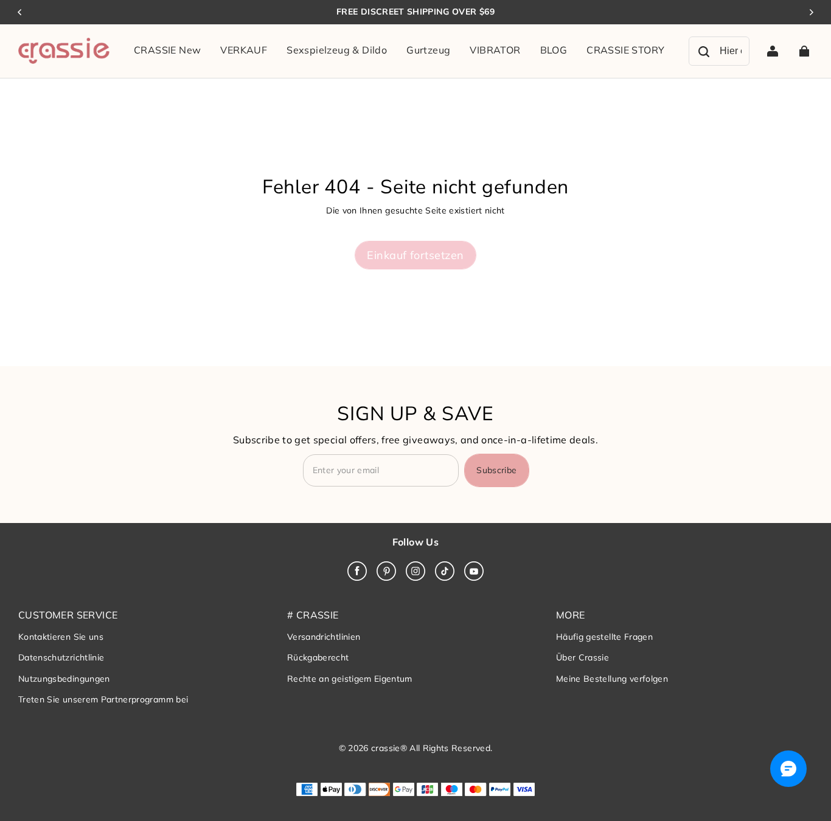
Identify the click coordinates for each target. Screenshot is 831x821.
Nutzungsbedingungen (64, 678)
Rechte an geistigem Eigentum (349, 678)
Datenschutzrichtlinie (61, 657)
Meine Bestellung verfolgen (612, 678)
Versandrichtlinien (323, 636)
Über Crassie (582, 657)
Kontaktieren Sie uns (60, 636)
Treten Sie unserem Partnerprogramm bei (103, 699)
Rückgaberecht (318, 657)
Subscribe (496, 470)
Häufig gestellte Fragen (604, 636)
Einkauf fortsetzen (415, 255)
